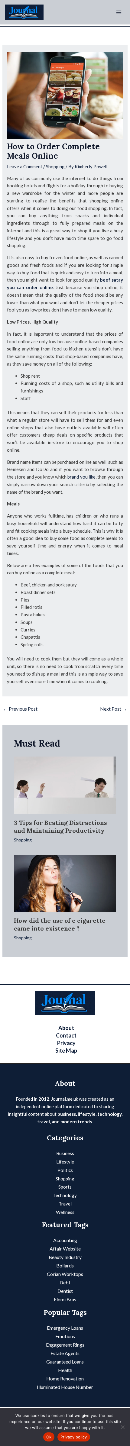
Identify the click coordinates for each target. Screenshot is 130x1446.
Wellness (65, 1212)
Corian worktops (65, 1274)
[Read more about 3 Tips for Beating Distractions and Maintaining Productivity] (65, 784)
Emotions (65, 1336)
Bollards (65, 1265)
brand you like (81, 476)
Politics (65, 1170)
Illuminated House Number (65, 1387)
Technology (65, 1195)
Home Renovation (65, 1378)
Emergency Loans (65, 1328)
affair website (65, 1248)
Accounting (65, 1240)
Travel (65, 1203)
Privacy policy (73, 1437)
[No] (122, 1427)
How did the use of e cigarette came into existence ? (60, 924)
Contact (66, 1035)
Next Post (113, 709)
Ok (49, 1437)
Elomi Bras (65, 1299)
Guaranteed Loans (65, 1361)
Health (65, 1370)
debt (65, 1282)
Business (65, 1153)
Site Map (66, 1050)
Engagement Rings (65, 1345)
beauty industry (65, 1257)
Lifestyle (65, 1161)
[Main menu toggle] (118, 12)
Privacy (66, 1043)
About (66, 1028)
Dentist (65, 1291)
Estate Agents (65, 1353)
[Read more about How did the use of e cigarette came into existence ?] (65, 883)
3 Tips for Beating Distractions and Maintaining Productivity (60, 826)
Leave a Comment (24, 166)
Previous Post (20, 709)
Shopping (55, 166)
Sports (65, 1186)
